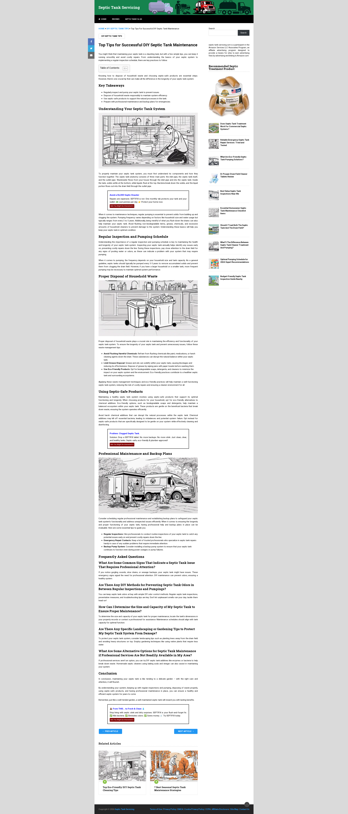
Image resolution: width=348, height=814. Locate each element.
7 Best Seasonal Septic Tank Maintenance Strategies (170, 789)
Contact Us (244, 809)
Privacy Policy (169, 809)
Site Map (234, 809)
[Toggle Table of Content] (124, 68)
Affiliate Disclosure (220, 809)
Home (103, 19)
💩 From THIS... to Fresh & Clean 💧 (127, 709)
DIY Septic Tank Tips (111, 36)
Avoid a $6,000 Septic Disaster (124, 195)
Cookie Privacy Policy (194, 809)
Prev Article (111, 731)
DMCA (180, 809)
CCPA (208, 809)
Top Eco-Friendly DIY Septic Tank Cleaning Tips (122, 789)
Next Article (185, 731)
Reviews (115, 19)
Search (212, 28)
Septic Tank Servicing (119, 7)
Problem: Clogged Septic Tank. (125, 433)
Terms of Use (156, 809)
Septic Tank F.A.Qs (133, 19)
